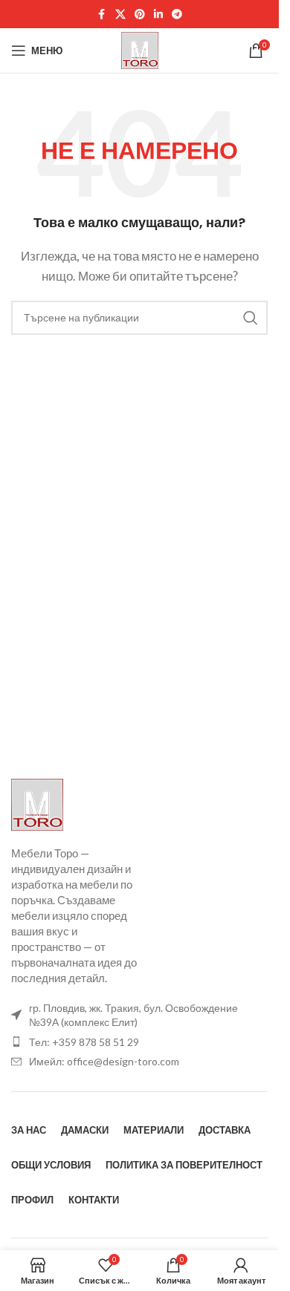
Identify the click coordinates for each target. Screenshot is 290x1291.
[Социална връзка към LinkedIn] (158, 14)
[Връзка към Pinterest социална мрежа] (139, 14)
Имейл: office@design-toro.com (104, 1061)
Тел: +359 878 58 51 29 (84, 1042)
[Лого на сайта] (139, 49)
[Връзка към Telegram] (177, 14)
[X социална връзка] (120, 14)
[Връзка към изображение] (37, 802)
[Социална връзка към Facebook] (102, 14)
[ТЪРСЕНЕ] (250, 318)
